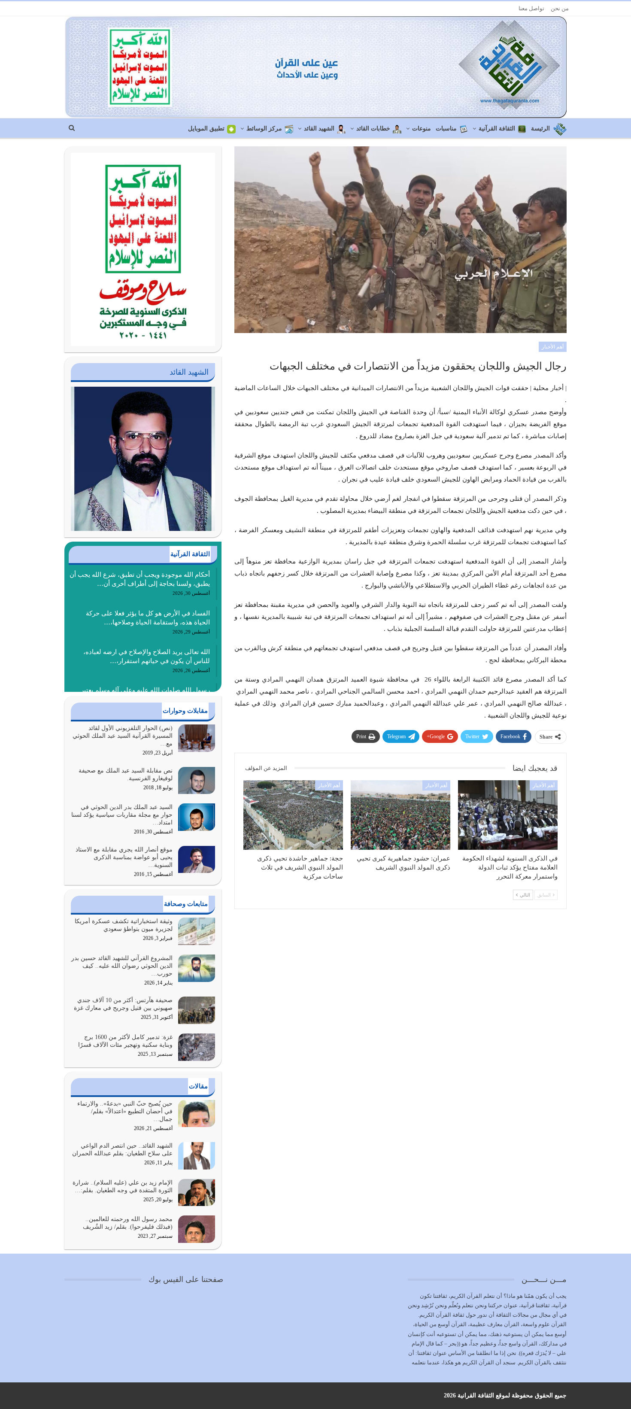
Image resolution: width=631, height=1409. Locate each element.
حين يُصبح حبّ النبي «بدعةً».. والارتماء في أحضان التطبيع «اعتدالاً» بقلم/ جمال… (125, 1111)
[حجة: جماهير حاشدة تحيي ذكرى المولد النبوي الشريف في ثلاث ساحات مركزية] (293, 815)
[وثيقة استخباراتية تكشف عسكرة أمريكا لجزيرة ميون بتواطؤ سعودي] (196, 931)
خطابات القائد (373, 128)
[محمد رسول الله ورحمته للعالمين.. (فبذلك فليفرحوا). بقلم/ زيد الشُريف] (196, 1229)
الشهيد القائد (319, 128)
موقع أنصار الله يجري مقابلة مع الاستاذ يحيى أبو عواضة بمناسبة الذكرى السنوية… (124, 857)
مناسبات (446, 128)
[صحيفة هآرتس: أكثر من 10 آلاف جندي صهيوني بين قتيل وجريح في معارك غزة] (196, 1010)
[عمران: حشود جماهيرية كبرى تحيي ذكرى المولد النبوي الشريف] (400, 815)
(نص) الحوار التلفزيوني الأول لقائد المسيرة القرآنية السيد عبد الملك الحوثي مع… (123, 736)
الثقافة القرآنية (497, 128)
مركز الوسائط (264, 128)
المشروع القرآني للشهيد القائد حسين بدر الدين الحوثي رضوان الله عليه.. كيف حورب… (122, 966)
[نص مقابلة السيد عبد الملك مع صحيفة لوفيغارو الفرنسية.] (196, 780)
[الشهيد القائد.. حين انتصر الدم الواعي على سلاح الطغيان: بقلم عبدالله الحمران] (196, 1156)
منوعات (421, 128)
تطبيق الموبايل (206, 128)
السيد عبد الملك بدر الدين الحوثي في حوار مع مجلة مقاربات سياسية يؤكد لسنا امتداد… (122, 815)
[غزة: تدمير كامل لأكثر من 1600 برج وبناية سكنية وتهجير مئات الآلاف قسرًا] (196, 1047)
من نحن (560, 8)
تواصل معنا (531, 8)
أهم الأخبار (553, 347)
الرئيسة (540, 128)
